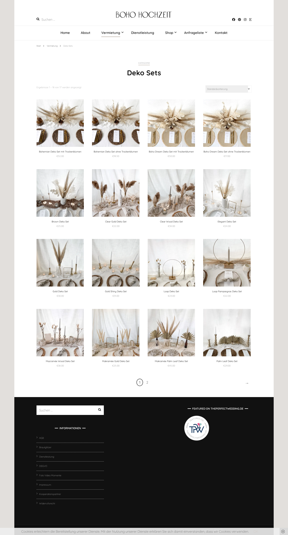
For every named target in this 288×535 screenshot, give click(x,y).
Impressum (45, 484)
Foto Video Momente (50, 475)
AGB (41, 437)
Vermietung (110, 33)
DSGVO (43, 466)
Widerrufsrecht (47, 503)
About (85, 33)
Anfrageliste (194, 33)
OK (256, 531)
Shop (169, 33)
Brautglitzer (45, 447)
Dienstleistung (142, 33)
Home (65, 33)
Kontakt (221, 33)
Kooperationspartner (50, 494)
